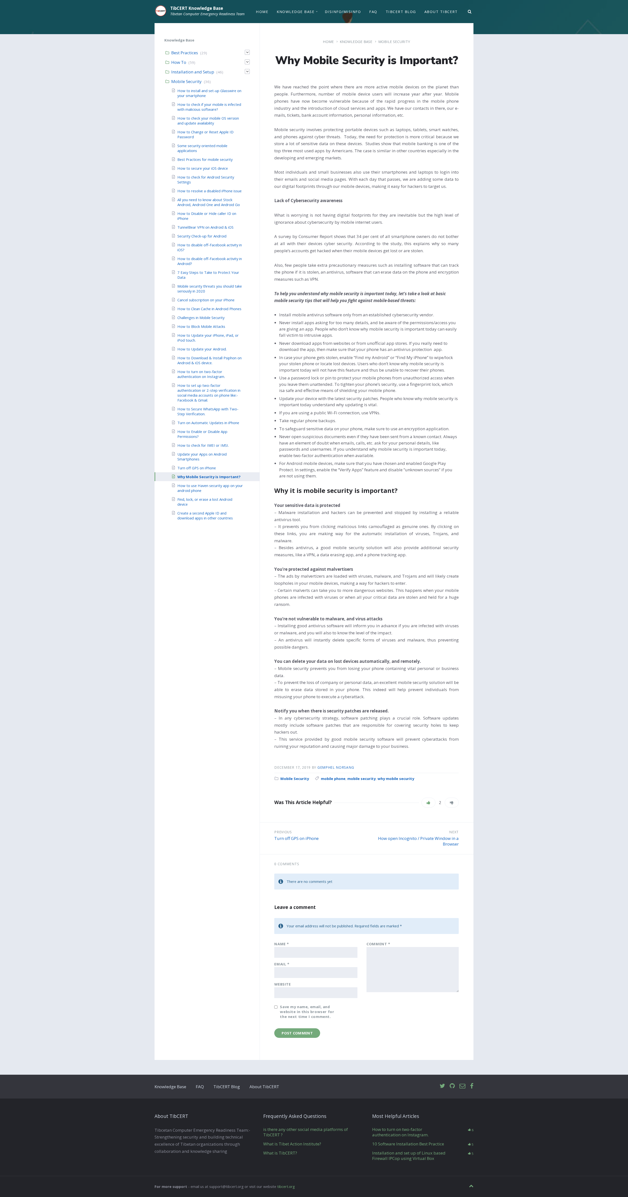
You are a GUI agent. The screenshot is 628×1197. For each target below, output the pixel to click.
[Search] (469, 11)
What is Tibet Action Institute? (292, 1144)
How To (178, 62)
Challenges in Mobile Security (200, 317)
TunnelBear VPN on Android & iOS (205, 227)
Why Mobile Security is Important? (209, 476)
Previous (283, 832)
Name (281, 943)
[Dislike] (452, 802)
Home (262, 11)
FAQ (373, 11)
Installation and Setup (192, 72)
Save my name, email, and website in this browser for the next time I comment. (307, 1011)
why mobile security (396, 778)
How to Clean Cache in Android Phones (209, 308)
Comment (378, 943)
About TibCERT (441, 11)
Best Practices (184, 53)
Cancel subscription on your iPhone (206, 299)
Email (281, 963)
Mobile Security (394, 41)
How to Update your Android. (202, 349)
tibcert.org (286, 1186)
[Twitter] (442, 1086)
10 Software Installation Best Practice (408, 1144)
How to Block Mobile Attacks (201, 326)
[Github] (452, 1086)
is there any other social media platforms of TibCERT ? (305, 1132)
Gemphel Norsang (335, 767)
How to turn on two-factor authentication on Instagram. (201, 374)
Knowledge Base (295, 11)
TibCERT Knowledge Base (196, 8)
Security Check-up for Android (201, 236)
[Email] (462, 1086)
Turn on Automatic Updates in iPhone (208, 422)
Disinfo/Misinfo (343, 11)
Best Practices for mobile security (205, 159)
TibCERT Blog (401, 11)
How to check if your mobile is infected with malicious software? (209, 107)
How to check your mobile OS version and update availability (208, 120)
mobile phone (333, 778)
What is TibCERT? (280, 1153)
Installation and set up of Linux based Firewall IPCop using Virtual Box (408, 1155)
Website (282, 984)
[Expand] (247, 52)
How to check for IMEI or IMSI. (203, 445)
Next (454, 832)
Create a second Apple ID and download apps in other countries (205, 515)
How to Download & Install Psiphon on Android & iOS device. (209, 360)
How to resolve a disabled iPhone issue (209, 190)
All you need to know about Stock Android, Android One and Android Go (208, 202)
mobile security (361, 778)
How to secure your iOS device (202, 168)
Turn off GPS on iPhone (296, 838)
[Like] (428, 802)
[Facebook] (471, 1086)
